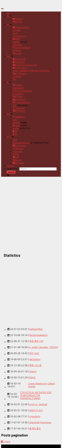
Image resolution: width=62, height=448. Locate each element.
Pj (8, 16)
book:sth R (21, 68)
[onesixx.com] (9, 5)
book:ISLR (20, 59)
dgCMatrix (34, 359)
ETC (9, 137)
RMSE (32, 377)
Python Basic (22, 27)
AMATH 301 (36, 410)
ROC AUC (34, 353)
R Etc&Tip (20, 111)
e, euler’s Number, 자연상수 (43, 347)
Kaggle (16, 122)
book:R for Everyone (26, 65)
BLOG (16, 154)
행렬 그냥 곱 (35, 365)
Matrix (32, 371)
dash (17, 39)
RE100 (18, 21)
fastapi (16, 42)
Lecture (17, 76)
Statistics (20, 117)
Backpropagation (38, 335)
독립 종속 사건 (36, 341)
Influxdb (17, 45)
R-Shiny (19, 96)
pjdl (14, 119)
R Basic (18, 85)
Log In (10, 166)
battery (19, 19)
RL (16, 134)
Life (17, 157)
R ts (15, 105)
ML (9, 56)
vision (18, 53)
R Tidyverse (21, 73)
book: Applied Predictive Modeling (31, 70)
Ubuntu (19, 148)
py (8, 24)
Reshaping (18, 88)
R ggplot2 (20, 99)
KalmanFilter (36, 329)
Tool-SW (17, 151)
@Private (19, 163)
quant (17, 125)
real (15, 140)
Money (17, 160)
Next (7, 442)
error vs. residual (38, 404)
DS (9, 114)
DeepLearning (22, 47)
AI (8, 13)
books (16, 128)
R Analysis (18, 94)
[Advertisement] (31, 291)
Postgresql (20, 145)
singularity (34, 416)
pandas (16, 30)
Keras (18, 50)
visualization (19, 36)
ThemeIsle (55, 446)
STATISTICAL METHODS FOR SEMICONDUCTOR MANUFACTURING (35, 395)
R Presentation (22, 102)
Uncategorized (22, 143)
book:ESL (20, 62)
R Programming (23, 91)
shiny (15, 33)
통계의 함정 (35, 428)
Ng (14, 79)
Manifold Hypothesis (40, 422)
